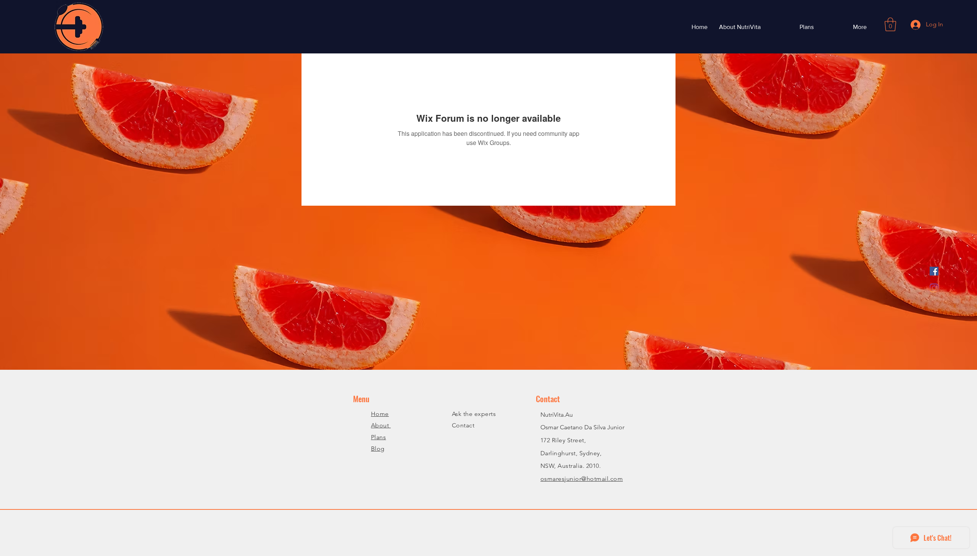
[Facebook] (934, 271)
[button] (890, 24)
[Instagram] (934, 288)
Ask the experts (474, 413)
